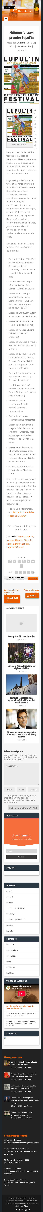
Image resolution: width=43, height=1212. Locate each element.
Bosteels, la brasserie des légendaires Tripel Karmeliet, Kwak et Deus (21, 700)
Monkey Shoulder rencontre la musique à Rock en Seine (23, 1075)
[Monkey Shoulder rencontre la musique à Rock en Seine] (7, 1075)
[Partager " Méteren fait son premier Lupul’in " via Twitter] (14, 561)
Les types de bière (17, 908)
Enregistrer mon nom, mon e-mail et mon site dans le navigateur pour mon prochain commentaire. (20, 798)
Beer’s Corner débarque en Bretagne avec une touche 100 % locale (25, 1100)
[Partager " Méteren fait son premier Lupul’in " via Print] (21, 566)
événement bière (21, 543)
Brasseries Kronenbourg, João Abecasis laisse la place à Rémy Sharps (21, 734)
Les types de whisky (18, 919)
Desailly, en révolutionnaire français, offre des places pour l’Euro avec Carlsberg (21, 1023)
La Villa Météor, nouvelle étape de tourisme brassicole (20, 1007)
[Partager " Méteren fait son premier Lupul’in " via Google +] (19, 561)
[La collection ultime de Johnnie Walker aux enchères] (7, 1063)
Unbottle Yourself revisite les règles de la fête (21, 667)
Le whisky (10, 914)
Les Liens (9, 925)
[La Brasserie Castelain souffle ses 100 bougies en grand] (7, 1087)
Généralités (11, 956)
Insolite (9, 961)
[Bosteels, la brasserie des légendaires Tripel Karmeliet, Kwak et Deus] (21, 684)
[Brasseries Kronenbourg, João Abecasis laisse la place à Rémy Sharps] (21, 719)
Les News (21, 46)
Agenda (9, 891)
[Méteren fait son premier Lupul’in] (21, 80)
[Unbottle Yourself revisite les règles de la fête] (21, 653)
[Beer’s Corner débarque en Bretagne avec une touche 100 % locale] (7, 1099)
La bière (9, 902)
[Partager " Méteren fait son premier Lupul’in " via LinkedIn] (28, 561)
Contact (9, 897)
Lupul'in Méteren (14, 547)
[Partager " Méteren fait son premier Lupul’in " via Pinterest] (24, 561)
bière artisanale (25, 536)
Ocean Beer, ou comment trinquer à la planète (21, 1113)
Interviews (10, 967)
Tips (26, 1206)
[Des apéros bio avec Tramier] (21, 623)
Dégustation (11, 944)
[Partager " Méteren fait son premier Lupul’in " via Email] (33, 561)
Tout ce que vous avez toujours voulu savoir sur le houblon (21, 1015)
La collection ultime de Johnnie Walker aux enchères (24, 1063)
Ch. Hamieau (23, 42)
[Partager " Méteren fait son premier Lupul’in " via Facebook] (10, 561)
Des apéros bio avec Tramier (21, 636)
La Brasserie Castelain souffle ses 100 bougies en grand (23, 1087)
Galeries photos (12, 950)
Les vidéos (10, 931)
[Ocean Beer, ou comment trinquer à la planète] (7, 1113)
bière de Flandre (14, 540)
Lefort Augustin (13, 1162)
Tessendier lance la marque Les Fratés (23, 1142)
